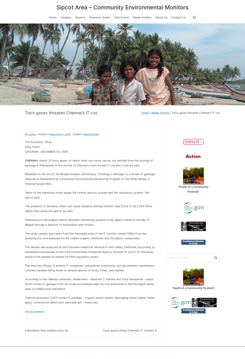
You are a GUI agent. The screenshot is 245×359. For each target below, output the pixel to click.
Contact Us (179, 17)
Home (53, 17)
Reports (80, 17)
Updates (65, 17)
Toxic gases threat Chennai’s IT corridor (128, 330)
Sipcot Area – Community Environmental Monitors (122, 7)
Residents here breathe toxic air (47, 330)
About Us (162, 17)
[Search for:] (193, 257)
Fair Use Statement (34, 311)
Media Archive (142, 17)
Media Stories (91, 134)
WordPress (174, 352)
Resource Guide (100, 17)
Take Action (121, 17)
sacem (32, 134)
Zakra (159, 352)
